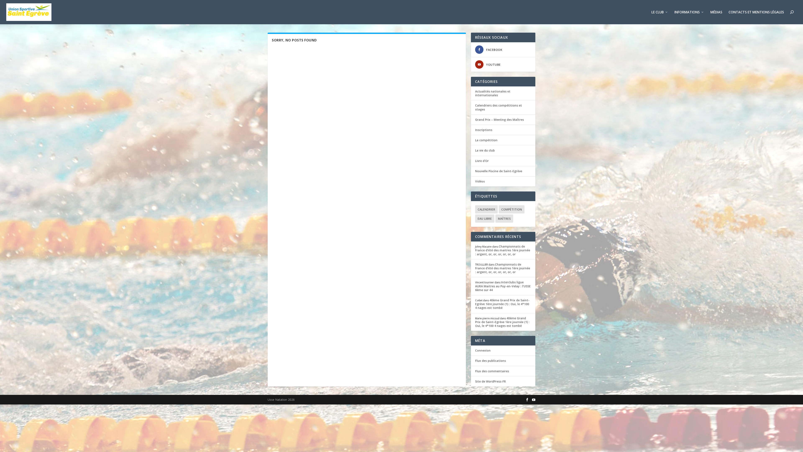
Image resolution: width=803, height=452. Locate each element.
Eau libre (485, 219)
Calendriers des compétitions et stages (498, 107)
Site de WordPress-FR (490, 381)
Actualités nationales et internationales (492, 93)
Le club (657, 12)
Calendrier (486, 209)
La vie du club (485, 150)
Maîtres (504, 219)
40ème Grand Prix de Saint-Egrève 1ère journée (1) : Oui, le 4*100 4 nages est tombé (502, 304)
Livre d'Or (482, 161)
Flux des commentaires (492, 371)
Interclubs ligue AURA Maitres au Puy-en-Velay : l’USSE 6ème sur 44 (503, 286)
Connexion (483, 350)
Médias (716, 12)
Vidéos (480, 181)
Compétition (511, 209)
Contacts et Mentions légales (756, 12)
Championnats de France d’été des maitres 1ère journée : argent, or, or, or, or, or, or (502, 250)
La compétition (486, 140)
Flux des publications (490, 361)
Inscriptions (483, 130)
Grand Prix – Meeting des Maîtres (499, 120)
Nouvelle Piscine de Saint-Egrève (498, 171)
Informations (687, 12)
